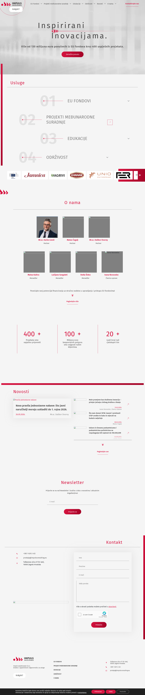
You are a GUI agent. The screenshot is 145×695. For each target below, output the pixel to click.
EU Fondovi (35, 4)
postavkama (82, 693)
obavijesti (112, 607)
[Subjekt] (16, 9)
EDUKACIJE (77, 138)
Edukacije (76, 4)
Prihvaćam (98, 692)
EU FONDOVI (79, 101)
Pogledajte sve (103, 452)
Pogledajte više (72, 301)
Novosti (100, 4)
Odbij (111, 692)
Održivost (88, 4)
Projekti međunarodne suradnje (56, 4)
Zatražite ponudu (72, 54)
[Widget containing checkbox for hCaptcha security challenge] (92, 615)
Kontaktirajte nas (132, 4)
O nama (110, 4)
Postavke (123, 692)
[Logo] (11, 3)
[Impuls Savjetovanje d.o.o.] (40, 616)
